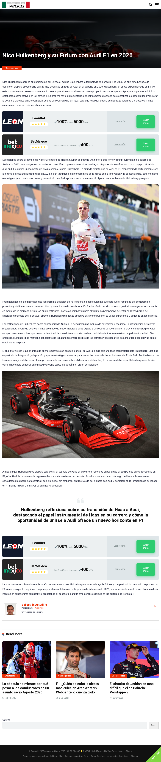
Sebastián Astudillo (34, 604)
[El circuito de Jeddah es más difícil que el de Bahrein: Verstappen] (134, 659)
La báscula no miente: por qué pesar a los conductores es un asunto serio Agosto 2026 (25, 688)
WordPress (112, 751)
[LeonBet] (12, 131)
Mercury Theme (125, 751)
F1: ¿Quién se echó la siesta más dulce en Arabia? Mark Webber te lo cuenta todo (77, 688)
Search (6, 719)
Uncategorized (12, 68)
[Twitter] (155, 606)
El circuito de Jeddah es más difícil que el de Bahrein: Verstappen (132, 688)
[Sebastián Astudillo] (10, 615)
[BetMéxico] (12, 154)
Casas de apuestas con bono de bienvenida (42, 756)
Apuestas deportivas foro (76, 756)
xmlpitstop (39, 608)
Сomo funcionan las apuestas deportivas (109, 756)
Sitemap (134, 756)
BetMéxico (39, 141)
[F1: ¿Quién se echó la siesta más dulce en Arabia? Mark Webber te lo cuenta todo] (80, 659)
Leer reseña (119, 121)
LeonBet (38, 118)
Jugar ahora (146, 121)
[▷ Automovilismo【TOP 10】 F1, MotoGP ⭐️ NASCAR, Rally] (16, 4)
